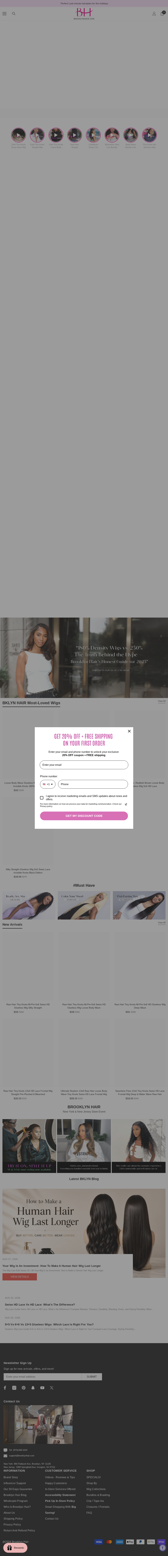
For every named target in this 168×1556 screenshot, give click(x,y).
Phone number (48, 776)
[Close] (129, 731)
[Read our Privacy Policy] (126, 804)
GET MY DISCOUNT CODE (84, 815)
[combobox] (47, 784)
